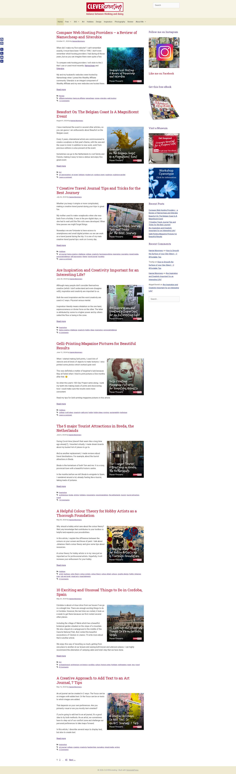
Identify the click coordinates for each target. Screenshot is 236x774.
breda (71, 495)
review (97, 98)
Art (83, 22)
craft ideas (69, 412)
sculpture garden (119, 175)
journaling (124, 254)
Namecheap (90, 65)
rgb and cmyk (65, 576)
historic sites (106, 665)
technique (123, 412)
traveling (101, 256)
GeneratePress (132, 770)
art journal (62, 254)
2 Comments (63, 750)
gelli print (84, 412)
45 (66, 760)
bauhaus (67, 574)
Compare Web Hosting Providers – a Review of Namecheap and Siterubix (97, 34)
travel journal (92, 256)
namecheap (90, 98)
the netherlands (114, 495)
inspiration (117, 254)
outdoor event (99, 175)
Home (60, 22)
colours (114, 574)
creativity (95, 254)
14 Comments (64, 500)
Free (67, 22)
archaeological (64, 665)
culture (97, 665)
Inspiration (108, 22)
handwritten (91, 747)
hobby (87, 330)
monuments (90, 495)
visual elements (85, 576)
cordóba (91, 665)
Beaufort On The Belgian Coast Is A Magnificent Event (98, 114)
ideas (92, 330)
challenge (81, 254)
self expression (76, 256)
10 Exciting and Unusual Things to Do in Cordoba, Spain (99, 592)
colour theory (96, 574)
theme (84, 256)
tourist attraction (133, 495)
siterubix (103, 98)
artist (61, 574)
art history (84, 665)
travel (59, 497)
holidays (83, 495)
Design (98, 22)
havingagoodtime (105, 254)
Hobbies (90, 22)
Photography (120, 22)
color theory (75, 574)
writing (117, 747)
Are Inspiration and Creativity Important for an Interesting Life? (98, 272)
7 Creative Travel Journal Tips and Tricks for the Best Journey (98, 190)
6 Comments (63, 332)
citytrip (76, 495)
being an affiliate (79, 98)
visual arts (75, 576)
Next (72, 760)
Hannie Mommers (156, 251)
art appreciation (65, 175)
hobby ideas (98, 412)
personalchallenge (63, 256)
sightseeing (122, 665)
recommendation (102, 495)
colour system (85, 574)
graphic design (123, 574)
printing (106, 412)
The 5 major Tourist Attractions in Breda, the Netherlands (95, 428)
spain (129, 665)
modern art (89, 175)
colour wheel (106, 574)
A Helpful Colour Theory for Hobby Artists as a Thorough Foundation (97, 513)
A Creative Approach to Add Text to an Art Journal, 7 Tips (93, 680)
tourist (123, 495)
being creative (72, 254)
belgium (82, 175)
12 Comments (64, 101)
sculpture (108, 175)
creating (76, 747)
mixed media (133, 254)
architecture (63, 495)
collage (88, 254)
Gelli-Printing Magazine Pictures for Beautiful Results (96, 345)
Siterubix (60, 68)
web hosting (111, 98)
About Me (140, 22)
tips (133, 665)
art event (75, 175)
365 (75, 22)
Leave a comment (65, 177)
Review (130, 22)
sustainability (114, 412)
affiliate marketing (65, 98)
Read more (61, 89)
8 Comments (63, 667)
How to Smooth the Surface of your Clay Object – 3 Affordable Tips (164, 254)
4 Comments (63, 579)
